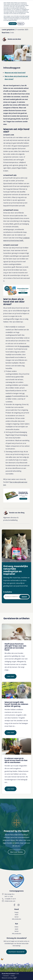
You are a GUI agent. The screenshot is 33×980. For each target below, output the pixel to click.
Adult (16, 914)
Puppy (16, 912)
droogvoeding (24, 346)
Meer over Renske (16, 852)
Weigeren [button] (20, 23)
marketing (10, 978)
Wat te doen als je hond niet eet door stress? (16, 77)
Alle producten (16, 919)
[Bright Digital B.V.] (15, 978)
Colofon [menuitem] (13, 975)
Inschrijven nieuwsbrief (16, 952)
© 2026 (10, 973)
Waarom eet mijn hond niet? (15, 73)
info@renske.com (10, 901)
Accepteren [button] (13, 23)
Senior (17, 917)
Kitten (16, 927)
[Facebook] (14, 905)
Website (4, 978)
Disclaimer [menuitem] (6, 975)
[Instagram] (18, 905)
